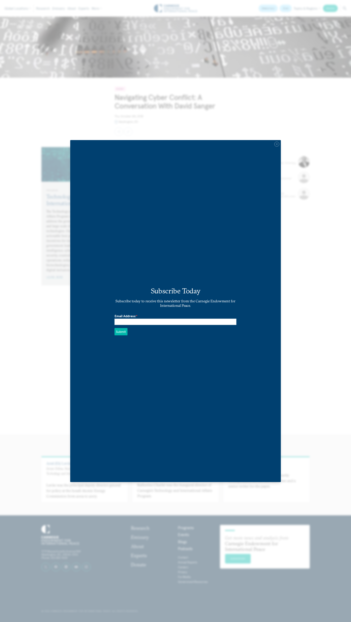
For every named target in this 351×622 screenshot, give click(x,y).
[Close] (276, 144)
